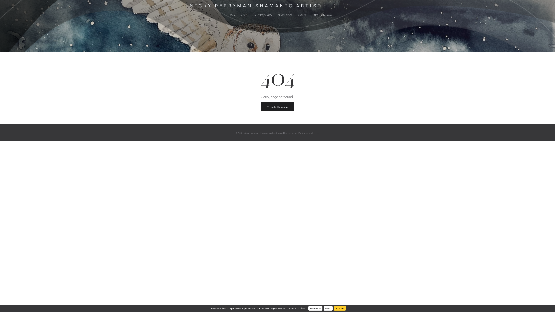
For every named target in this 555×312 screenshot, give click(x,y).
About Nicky (285, 14)
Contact (303, 14)
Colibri (316, 132)
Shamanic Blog (263, 14)
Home (232, 14)
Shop (243, 14)
